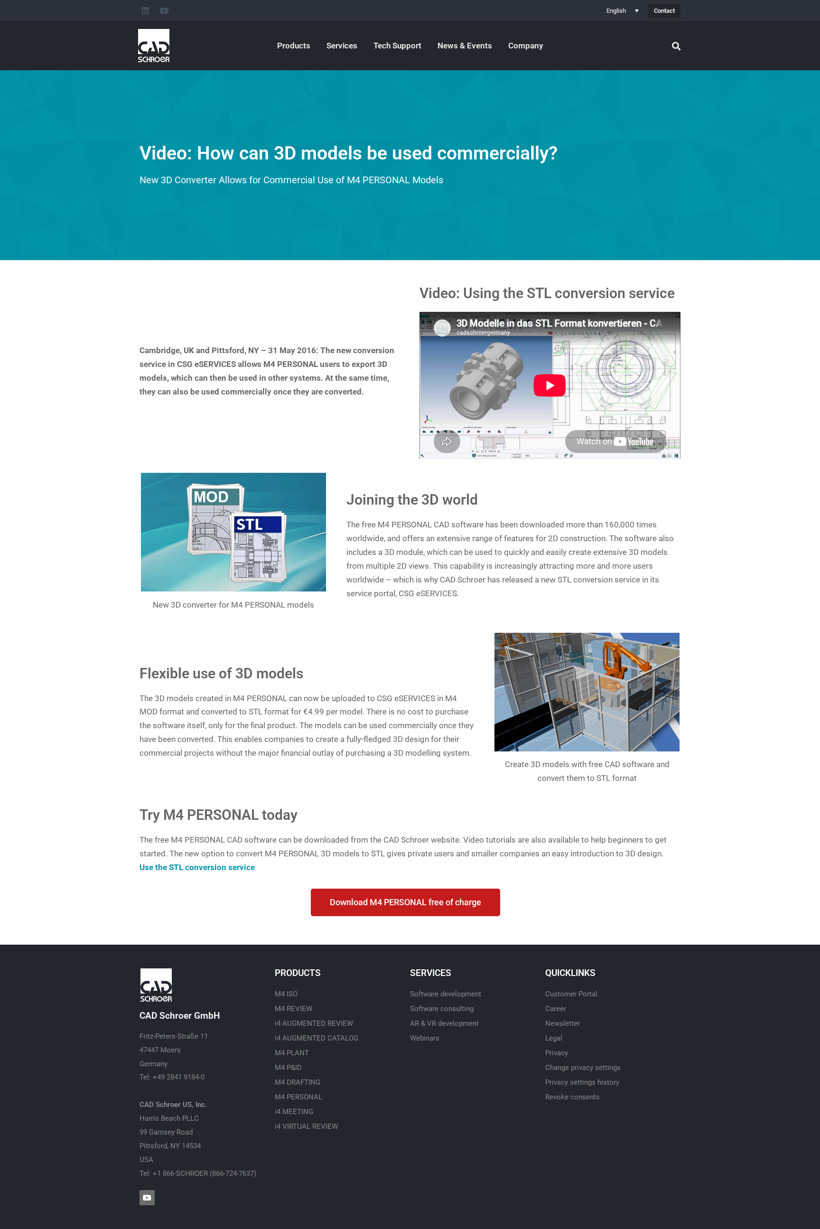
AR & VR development (444, 1023)
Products (293, 45)
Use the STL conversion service (197, 867)
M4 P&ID (288, 1067)
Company (525, 45)
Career (555, 1008)
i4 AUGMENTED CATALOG (316, 1038)
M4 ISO (286, 994)
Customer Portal (571, 994)
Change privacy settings (583, 1067)
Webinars (424, 1038)
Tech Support (397, 45)
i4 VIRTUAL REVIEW (306, 1126)
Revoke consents (572, 1097)
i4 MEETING (294, 1111)
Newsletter (562, 1023)
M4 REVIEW (293, 1008)
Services (341, 45)
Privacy (556, 1053)
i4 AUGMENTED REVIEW (314, 1023)
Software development (445, 994)
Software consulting (442, 1008)
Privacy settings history (582, 1082)
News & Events (465, 45)
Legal (553, 1038)
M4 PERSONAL (298, 1097)
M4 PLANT (292, 1053)
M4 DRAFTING (297, 1082)
